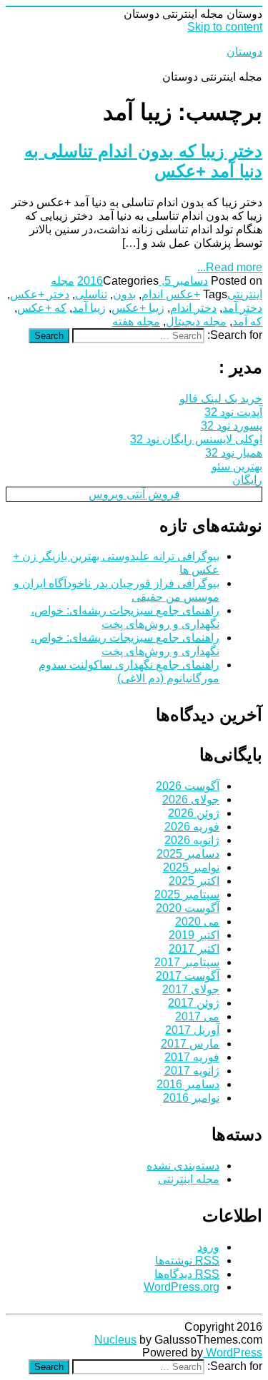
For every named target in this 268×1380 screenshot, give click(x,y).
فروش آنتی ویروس (134, 494)
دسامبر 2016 (188, 1084)
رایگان (247, 480)
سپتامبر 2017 (186, 962)
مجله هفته (136, 321)
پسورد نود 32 (231, 426)
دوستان (244, 52)
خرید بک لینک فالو (220, 398)
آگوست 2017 (187, 976)
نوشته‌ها (187, 1260)
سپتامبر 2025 (186, 894)
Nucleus (115, 1340)
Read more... (229, 267)
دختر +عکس (39, 294)
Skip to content (224, 27)
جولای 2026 (190, 799)
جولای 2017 (190, 989)
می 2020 (197, 921)
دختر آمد (242, 308)
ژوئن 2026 (193, 813)
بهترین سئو (237, 466)
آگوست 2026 (187, 786)
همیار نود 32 (233, 453)
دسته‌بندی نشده (183, 1166)
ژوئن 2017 (193, 1003)
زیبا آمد (89, 308)
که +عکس (41, 308)
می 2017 (197, 1016)
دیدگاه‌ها (186, 1274)
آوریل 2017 (192, 1030)
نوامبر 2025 (191, 867)
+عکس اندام (171, 294)
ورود (208, 1247)
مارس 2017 (190, 1043)
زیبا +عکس (137, 308)
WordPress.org (181, 1287)
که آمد (247, 321)
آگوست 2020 (187, 908)
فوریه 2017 (191, 1057)
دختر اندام (193, 308)
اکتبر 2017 (194, 949)
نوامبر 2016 (191, 1098)
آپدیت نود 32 (233, 412)
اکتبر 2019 (194, 935)
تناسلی (91, 294)
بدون (124, 294)
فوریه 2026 (191, 827)
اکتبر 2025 (194, 881)
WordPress (232, 1352)
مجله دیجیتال (196, 321)
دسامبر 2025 (188, 854)
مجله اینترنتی (188, 1179)
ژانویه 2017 (191, 1071)
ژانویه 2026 (191, 840)
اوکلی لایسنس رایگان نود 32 (196, 439)
